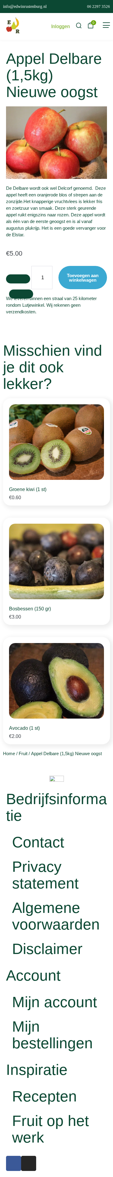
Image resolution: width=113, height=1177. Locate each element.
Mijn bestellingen (52, 1035)
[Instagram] (28, 1163)
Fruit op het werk (50, 1129)
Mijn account (54, 1002)
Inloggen (60, 26)
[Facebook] (13, 1163)
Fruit (23, 753)
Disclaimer (47, 948)
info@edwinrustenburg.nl (25, 6)
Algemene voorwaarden (56, 916)
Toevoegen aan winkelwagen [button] (87, 495)
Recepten (44, 1096)
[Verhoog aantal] (21, 294)
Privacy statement (45, 875)
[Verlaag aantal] (18, 278)
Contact (38, 842)
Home (9, 753)
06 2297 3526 (98, 6)
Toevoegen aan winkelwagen (83, 278)
